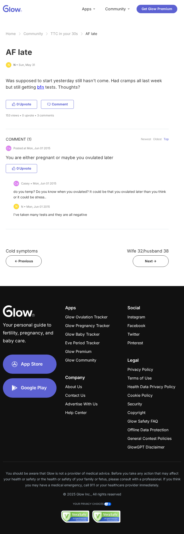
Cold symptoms (22, 250)
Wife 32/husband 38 (148, 250)
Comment (60, 104)
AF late (91, 33)
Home (11, 33)
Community (33, 33)
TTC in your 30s (64, 33)
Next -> (150, 261)
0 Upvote (24, 104)
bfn (40, 87)
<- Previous (24, 261)
